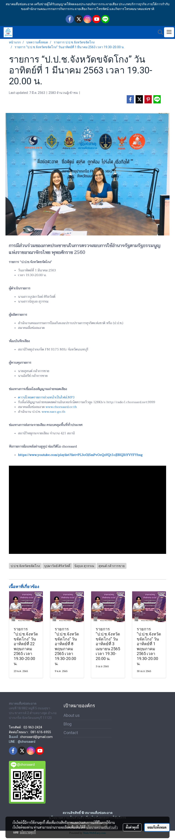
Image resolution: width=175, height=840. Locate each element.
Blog (68, 724)
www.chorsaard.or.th (61, 407)
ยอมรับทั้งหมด (157, 827)
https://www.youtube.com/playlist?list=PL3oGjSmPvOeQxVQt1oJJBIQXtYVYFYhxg (80, 455)
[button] (158, 32)
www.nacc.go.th (53, 411)
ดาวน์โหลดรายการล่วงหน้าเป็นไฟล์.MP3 (46, 397)
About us (72, 715)
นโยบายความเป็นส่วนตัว (102, 827)
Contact (71, 732)
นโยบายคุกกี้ (28, 832)
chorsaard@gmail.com (36, 737)
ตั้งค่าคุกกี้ (132, 827)
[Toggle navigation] (169, 32)
